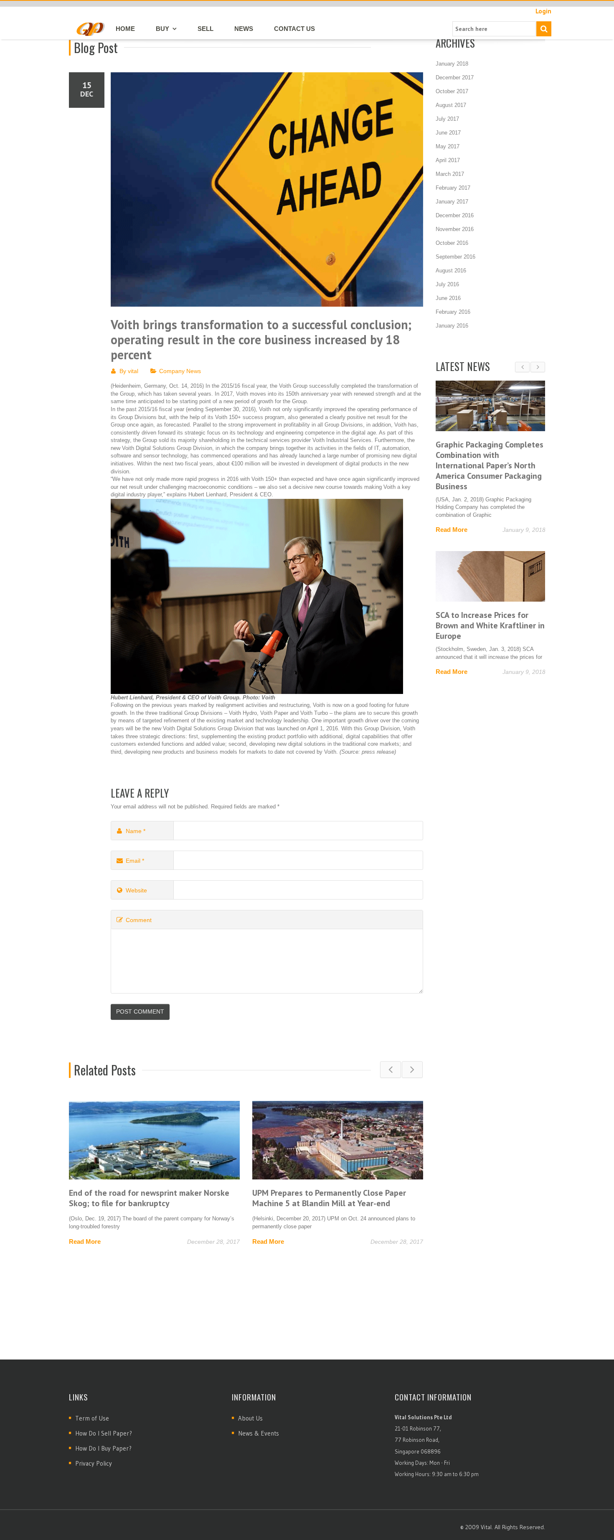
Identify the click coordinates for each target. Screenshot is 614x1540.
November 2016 (455, 229)
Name (135, 831)
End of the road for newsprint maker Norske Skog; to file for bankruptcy (149, 1198)
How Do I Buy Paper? (103, 1448)
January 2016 (452, 326)
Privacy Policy (93, 1463)
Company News (180, 371)
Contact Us (294, 28)
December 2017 (455, 77)
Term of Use (92, 1418)
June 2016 (448, 298)
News (243, 28)
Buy (162, 28)
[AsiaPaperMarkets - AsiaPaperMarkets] (90, 28)
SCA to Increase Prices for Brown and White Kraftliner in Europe (490, 625)
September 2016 (455, 257)
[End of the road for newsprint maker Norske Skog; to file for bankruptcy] (154, 1140)
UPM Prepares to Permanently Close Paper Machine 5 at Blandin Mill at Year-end (329, 1198)
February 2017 (453, 188)
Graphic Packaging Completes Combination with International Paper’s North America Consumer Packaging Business (489, 465)
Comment (139, 920)
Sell (205, 28)
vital (133, 371)
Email (135, 860)
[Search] (543, 28)
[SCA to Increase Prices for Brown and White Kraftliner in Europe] (490, 576)
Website (136, 890)
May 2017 (447, 146)
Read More (85, 1241)
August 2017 (451, 105)
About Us (250, 1418)
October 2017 (452, 91)
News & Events (258, 1433)
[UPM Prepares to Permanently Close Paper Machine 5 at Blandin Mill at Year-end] (337, 1140)
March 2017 (450, 174)
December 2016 (455, 215)
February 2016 (453, 312)
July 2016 (447, 284)
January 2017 (452, 201)
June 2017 (448, 133)
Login (543, 11)
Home (125, 28)
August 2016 (451, 270)
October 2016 (452, 243)
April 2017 (448, 160)
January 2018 (452, 64)
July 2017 (447, 119)
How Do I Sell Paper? (103, 1433)
